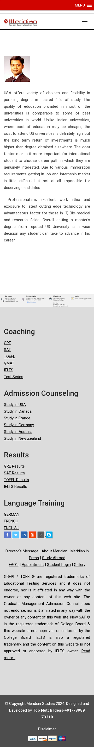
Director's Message (21, 551)
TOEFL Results (16, 479)
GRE (7, 343)
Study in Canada (18, 411)
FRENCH (11, 521)
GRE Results (14, 466)
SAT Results (14, 473)
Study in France (17, 418)
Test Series (13, 376)
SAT (7, 349)
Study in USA (15, 404)
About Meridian (54, 551)
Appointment (33, 564)
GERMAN (11, 514)
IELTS (8, 370)
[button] (80, 5)
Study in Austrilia (18, 431)
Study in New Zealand (22, 438)
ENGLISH (11, 528)
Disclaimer (47, 729)
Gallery (79, 564)
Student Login (59, 564)
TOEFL (9, 356)
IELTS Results (15, 486)
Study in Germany (19, 425)
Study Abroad (53, 558)
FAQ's (14, 564)
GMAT (9, 363)
